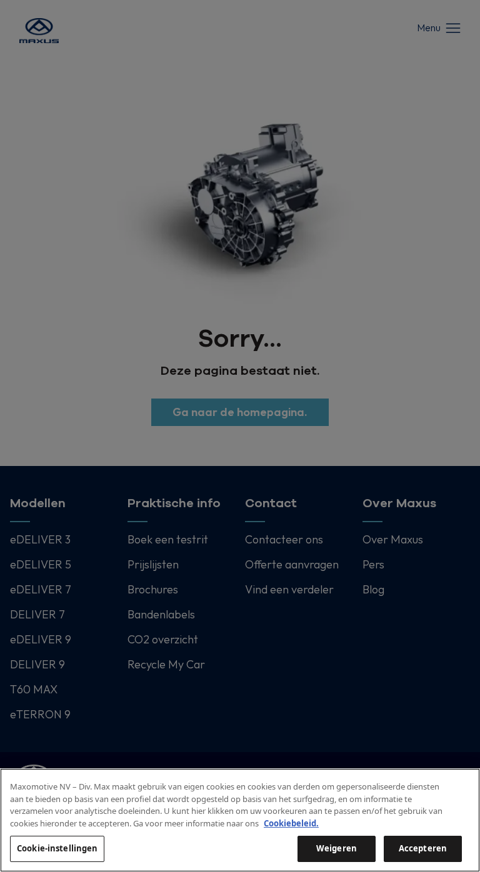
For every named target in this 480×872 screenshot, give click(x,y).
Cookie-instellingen (57, 848)
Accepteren (423, 848)
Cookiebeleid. (291, 823)
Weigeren (336, 848)
